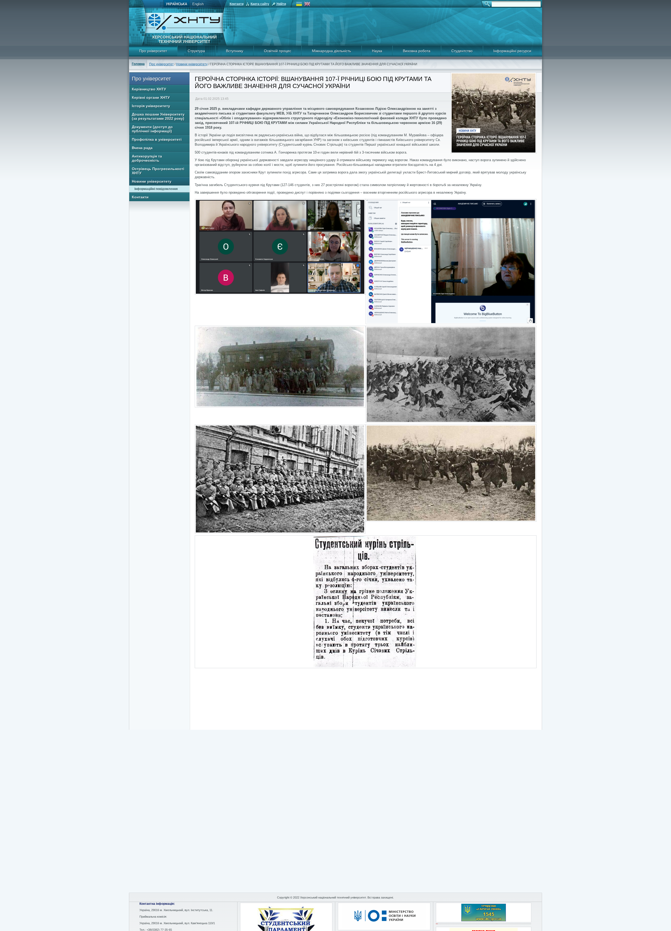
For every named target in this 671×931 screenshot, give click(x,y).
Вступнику (234, 51)
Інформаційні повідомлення (156, 189)
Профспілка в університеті (157, 139)
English (198, 4)
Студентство (462, 51)
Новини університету (192, 64)
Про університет (153, 51)
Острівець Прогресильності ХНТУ (158, 171)
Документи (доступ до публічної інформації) (152, 129)
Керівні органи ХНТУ (151, 97)
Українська (176, 4)
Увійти (281, 4)
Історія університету (151, 106)
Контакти (236, 4)
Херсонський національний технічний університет (184, 39)
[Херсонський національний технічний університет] (184, 32)
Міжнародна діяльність (331, 51)
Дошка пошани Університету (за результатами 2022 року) (158, 116)
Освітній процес (277, 51)
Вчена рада (142, 148)
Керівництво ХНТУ (149, 89)
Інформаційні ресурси (512, 51)
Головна (138, 64)
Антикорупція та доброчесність (147, 158)
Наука (377, 51)
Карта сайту (260, 4)
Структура (196, 51)
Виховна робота (416, 51)
